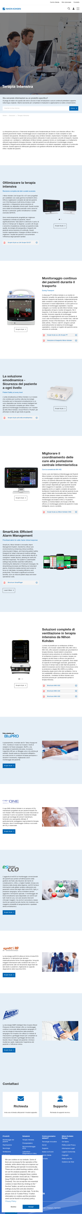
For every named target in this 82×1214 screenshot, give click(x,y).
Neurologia (6, 1148)
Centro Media (54, 2)
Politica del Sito (67, 1159)
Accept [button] (31, 1207)
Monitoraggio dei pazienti (8, 1141)
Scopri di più (59, 226)
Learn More (8, 590)
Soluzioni (12, 115)
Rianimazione (7, 1145)
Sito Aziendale (66, 2)
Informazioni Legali (68, 1148)
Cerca (73, 108)
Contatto (76, 2)
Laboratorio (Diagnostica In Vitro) (29, 1152)
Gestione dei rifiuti (68, 1162)
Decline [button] (13, 1207)
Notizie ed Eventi (47, 1152)
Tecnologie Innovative (49, 1142)
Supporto (45, 1148)
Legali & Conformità (68, 1152)
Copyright (65, 1155)
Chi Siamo (65, 1142)
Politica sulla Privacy (69, 1145)
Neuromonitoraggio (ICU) (28, 1147)
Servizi (44, 1145)
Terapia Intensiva (23, 115)
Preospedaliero (27, 1143)
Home (5, 115)
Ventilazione (7, 1152)
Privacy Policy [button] (10, 1201)
